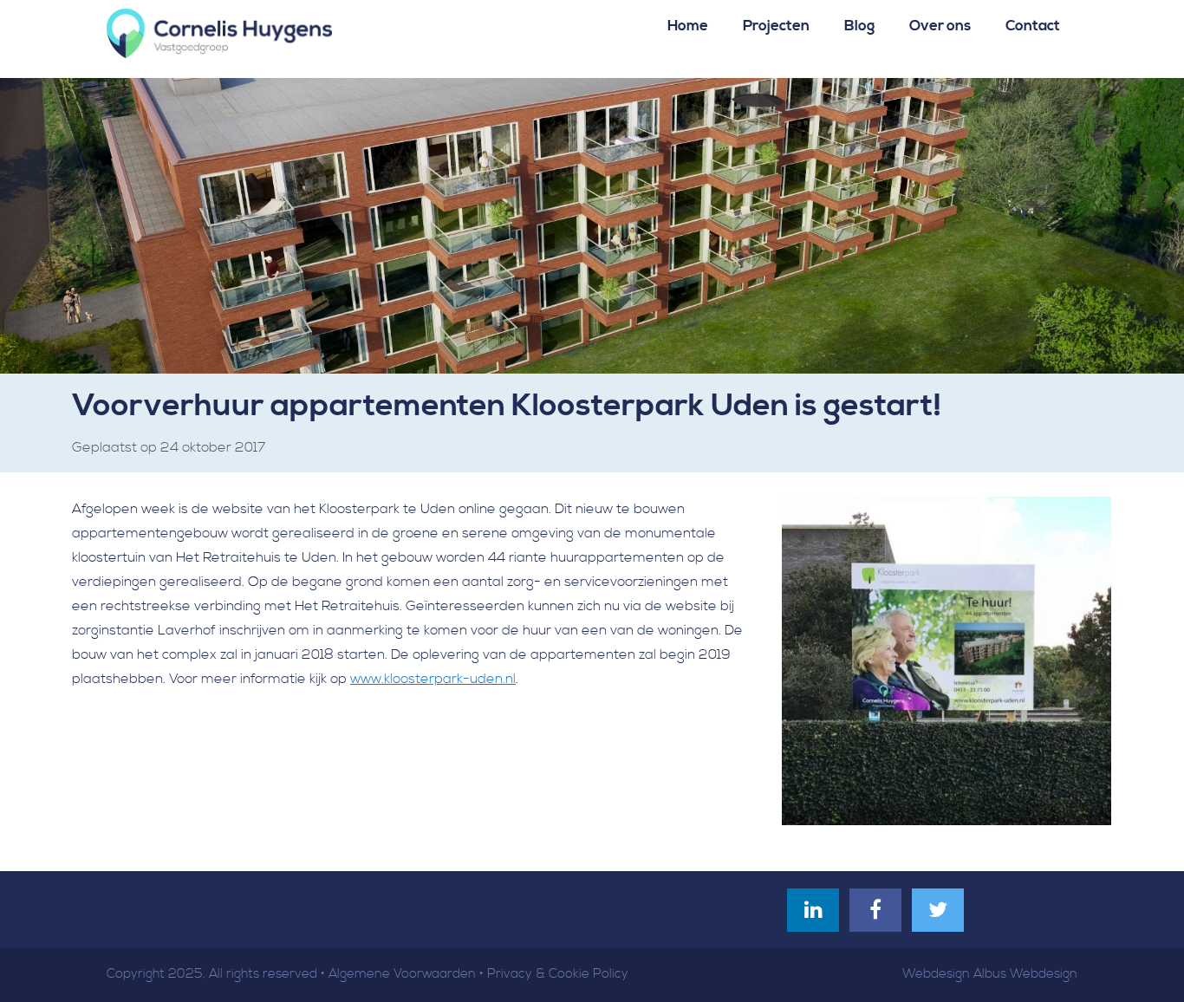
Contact (1032, 26)
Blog (859, 26)
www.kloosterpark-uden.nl (433, 678)
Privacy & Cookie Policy (557, 974)
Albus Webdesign (1025, 974)
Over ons (940, 26)
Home (687, 26)
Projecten (776, 26)
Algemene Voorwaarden (402, 974)
